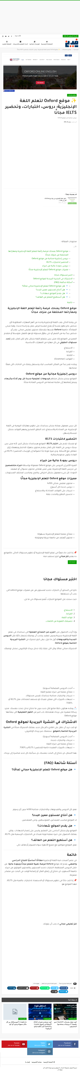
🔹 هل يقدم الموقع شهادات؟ (54, 294)
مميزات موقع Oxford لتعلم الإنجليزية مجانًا (48, 270)
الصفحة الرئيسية (47, 44)
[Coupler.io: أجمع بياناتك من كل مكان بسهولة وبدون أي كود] (15, 1012)
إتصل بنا (27, 1062)
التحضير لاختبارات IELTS (57, 262)
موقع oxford (36, 983)
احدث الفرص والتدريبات (20, 44)
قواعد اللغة (67, 618)
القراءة (69, 614)
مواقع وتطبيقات (72, 95)
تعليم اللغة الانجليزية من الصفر (49, 983)
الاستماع (68, 610)
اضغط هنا (72, 562)
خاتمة (69, 303)
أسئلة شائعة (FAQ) (63, 282)
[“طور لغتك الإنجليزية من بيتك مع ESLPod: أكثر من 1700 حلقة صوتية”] (72, 201)
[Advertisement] (40, 17)
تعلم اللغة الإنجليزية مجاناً (65, 983)
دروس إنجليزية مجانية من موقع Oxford (50, 259)
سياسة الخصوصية (37, 1062)
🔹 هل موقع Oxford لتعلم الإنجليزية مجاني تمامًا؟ (45, 286)
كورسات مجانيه (34, 44)
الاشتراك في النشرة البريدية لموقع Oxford (52, 279)
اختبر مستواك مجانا (63, 275)
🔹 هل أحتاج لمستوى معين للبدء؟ (52, 290)
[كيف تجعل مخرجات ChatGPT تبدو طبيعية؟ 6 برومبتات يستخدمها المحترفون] (65, 1012)
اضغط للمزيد (6, 44)
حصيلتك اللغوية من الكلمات (59, 621)
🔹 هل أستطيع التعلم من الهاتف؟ (52, 297)
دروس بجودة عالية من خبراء (55, 266)
